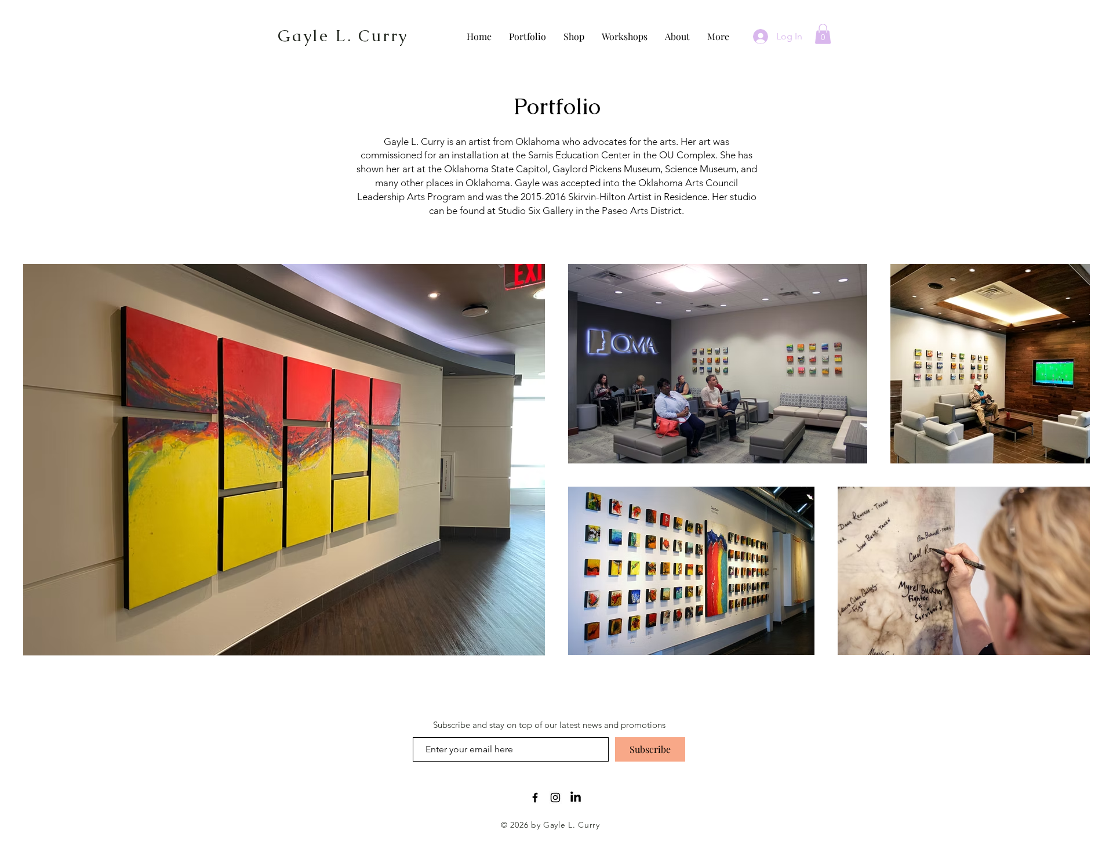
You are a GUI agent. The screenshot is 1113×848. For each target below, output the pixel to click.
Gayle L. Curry (343, 35)
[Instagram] (555, 797)
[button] (822, 34)
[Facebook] (535, 797)
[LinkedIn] (575, 797)
